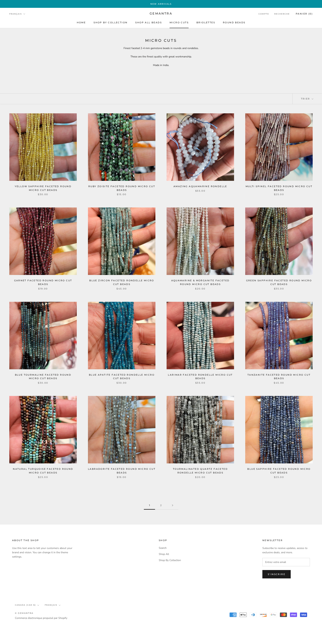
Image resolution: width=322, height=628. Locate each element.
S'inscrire (276, 574)
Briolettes (205, 22)
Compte (263, 14)
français (51, 605)
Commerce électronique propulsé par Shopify (41, 618)
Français (15, 14)
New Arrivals (161, 4)
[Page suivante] (172, 505)
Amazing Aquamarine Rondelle (200, 186)
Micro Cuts (179, 22)
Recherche (282, 14)
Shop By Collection (110, 22)
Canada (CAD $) (25, 605)
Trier (306, 98)
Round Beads (234, 22)
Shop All (164, 554)
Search (163, 548)
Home (81, 22)
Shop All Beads (148, 22)
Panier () (304, 13)
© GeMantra (24, 613)
